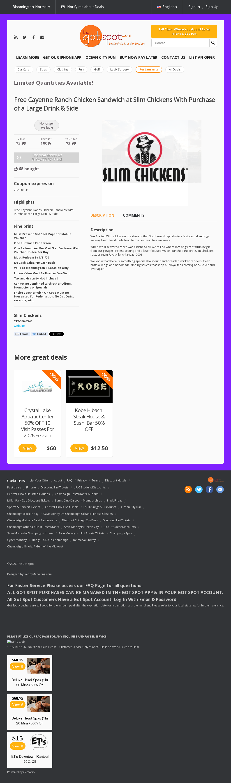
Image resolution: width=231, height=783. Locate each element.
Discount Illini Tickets (55, 487)
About (58, 481)
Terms (96, 481)
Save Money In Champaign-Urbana (30, 533)
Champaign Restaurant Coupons (77, 494)
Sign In (194, 7)
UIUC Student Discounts (90, 487)
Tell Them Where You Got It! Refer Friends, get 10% (184, 31)
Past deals (14, 487)
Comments (133, 215)
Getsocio (29, 772)
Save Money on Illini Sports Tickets (81, 533)
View (27, 448)
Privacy (82, 481)
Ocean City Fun (100, 57)
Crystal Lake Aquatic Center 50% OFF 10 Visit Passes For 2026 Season (37, 423)
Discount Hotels (116, 481)
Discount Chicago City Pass (80, 520)
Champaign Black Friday (22, 514)
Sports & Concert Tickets (23, 507)
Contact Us (173, 57)
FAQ (69, 481)
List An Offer (202, 57)
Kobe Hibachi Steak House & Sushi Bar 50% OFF (89, 420)
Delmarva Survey (84, 540)
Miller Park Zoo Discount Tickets (28, 500)
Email (24, 334)
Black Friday (114, 500)
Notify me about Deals (85, 7)
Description (102, 215)
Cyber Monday (17, 540)
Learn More (27, 57)
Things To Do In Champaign (50, 540)
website (19, 326)
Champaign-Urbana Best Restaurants (32, 520)
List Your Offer (39, 481)
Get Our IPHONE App (62, 57)
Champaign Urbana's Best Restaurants (33, 527)
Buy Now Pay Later (138, 57)
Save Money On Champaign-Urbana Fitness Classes (78, 514)
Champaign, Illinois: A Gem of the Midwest (35, 546)
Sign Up (212, 7)
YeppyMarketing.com (38, 574)
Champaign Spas (121, 533)
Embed (41, 334)
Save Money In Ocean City (81, 527)
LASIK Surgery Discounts (99, 507)
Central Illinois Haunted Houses (28, 494)
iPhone (31, 487)
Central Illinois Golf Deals (62, 507)
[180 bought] (89, 386)
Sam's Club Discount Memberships (78, 500)
